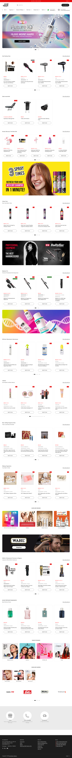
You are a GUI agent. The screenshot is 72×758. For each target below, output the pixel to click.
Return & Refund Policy (42, 741)
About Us (39, 749)
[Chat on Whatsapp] (27, 715)
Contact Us (40, 746)
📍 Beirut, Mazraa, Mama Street (61, 741)
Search (21, 744)
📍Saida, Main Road (59, 746)
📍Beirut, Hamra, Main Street (60, 743)
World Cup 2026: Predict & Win (26, 746)
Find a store (22, 741)
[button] (65, 5)
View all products (66, 56)
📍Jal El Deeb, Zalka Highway (60, 744)
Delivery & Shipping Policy (42, 743)
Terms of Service (41, 744)
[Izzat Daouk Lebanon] (5, 5)
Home (21, 743)
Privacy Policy (40, 747)
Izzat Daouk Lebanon (13, 756)
